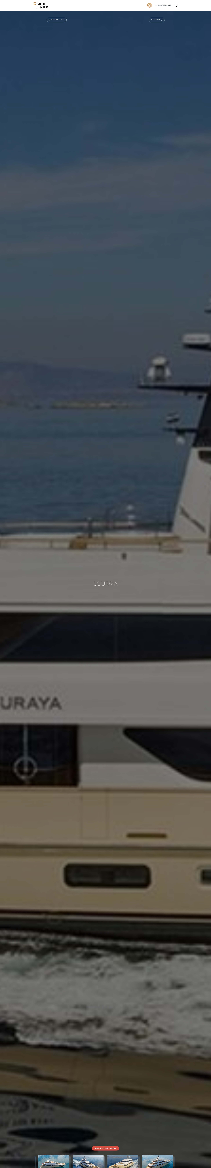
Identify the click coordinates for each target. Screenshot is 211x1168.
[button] (30, 1162)
